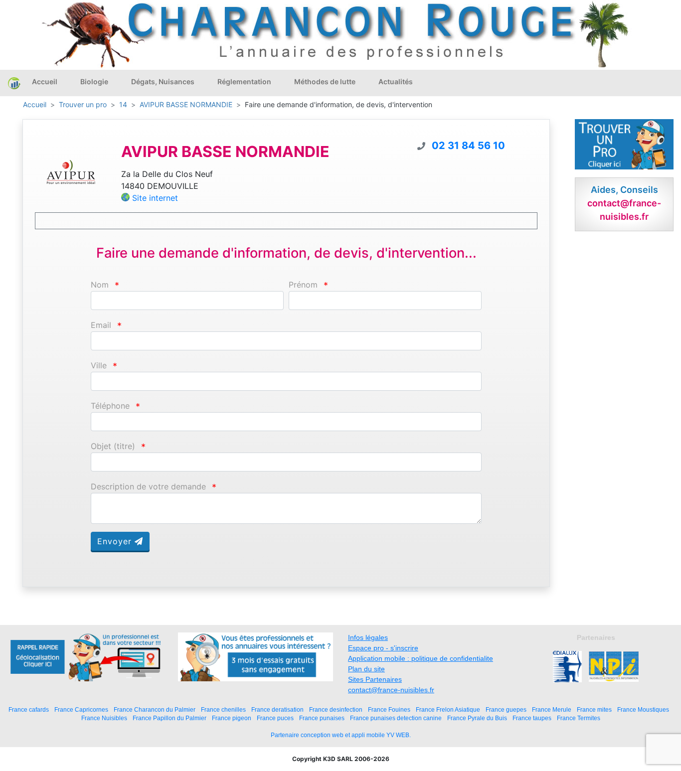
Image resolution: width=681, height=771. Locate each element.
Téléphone (110, 406)
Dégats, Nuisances (162, 81)
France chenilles (223, 709)
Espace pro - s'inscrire (383, 648)
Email (101, 325)
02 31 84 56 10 (468, 146)
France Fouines (389, 709)
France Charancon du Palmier (154, 709)
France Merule (551, 709)
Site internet (155, 198)
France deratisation (277, 709)
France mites (594, 709)
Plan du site (366, 669)
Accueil (44, 81)
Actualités (395, 81)
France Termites (578, 718)
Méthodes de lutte (324, 81)
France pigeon (231, 718)
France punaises (321, 718)
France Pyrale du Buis (477, 718)
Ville (99, 365)
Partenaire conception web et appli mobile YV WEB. (341, 735)
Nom (100, 285)
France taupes (531, 718)
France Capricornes (81, 709)
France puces (275, 718)
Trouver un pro (83, 104)
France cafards (28, 709)
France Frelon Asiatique (448, 709)
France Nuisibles (104, 718)
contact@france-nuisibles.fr (391, 690)
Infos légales (368, 637)
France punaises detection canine (396, 718)
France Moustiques (643, 709)
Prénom (303, 285)
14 (123, 104)
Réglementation (244, 81)
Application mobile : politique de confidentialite (420, 658)
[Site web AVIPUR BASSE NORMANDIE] (71, 171)
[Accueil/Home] (14, 82)
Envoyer (116, 541)
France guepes (506, 709)
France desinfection (335, 709)
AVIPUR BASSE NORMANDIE (186, 104)
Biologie (94, 81)
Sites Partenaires (375, 679)
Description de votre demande (148, 486)
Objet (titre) (113, 446)
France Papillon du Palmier (169, 718)
